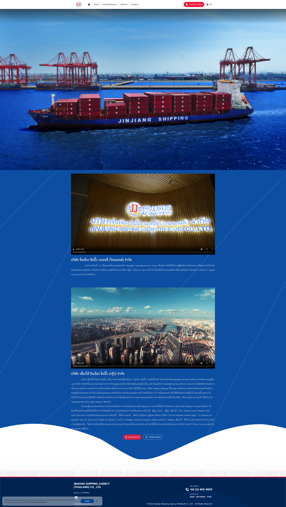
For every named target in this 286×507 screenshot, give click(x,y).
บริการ (96, 4)
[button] (209, 4)
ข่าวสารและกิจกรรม (109, 4)
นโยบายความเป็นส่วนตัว (40, 502)
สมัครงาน (124, 4)
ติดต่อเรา (134, 4)
